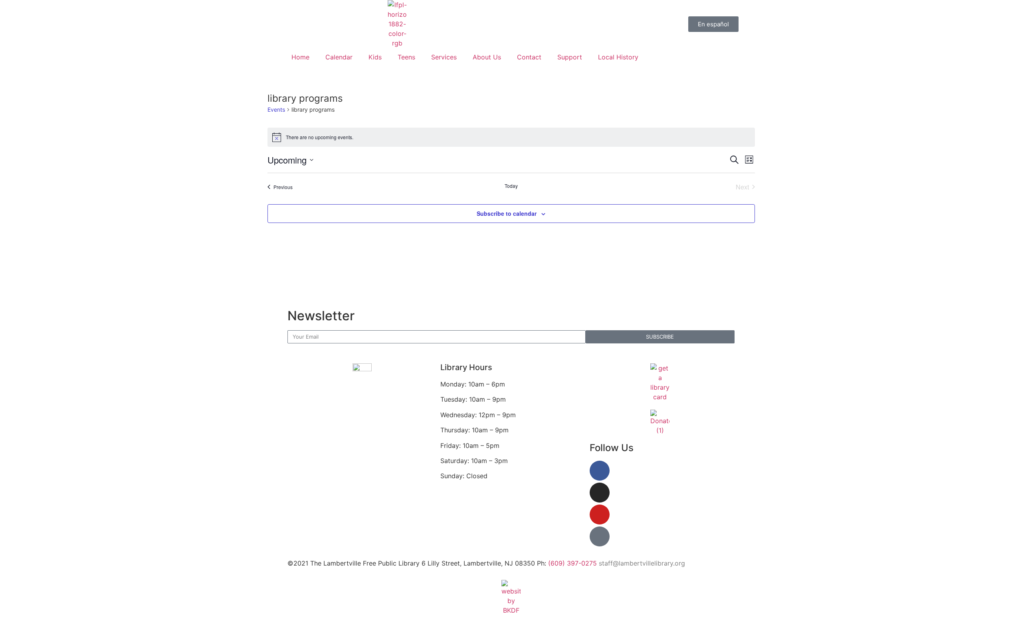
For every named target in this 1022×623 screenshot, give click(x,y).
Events (276, 109)
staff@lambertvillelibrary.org (642, 563)
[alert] (511, 137)
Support (569, 57)
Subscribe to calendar (507, 213)
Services (444, 57)
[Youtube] (600, 514)
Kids (375, 57)
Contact (529, 57)
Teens (406, 57)
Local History (618, 57)
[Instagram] (600, 493)
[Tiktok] (600, 536)
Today (511, 186)
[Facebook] (600, 471)
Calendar (339, 57)
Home (300, 57)
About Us (487, 57)
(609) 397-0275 (572, 563)
